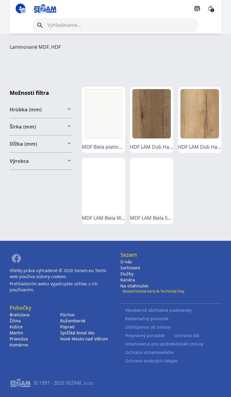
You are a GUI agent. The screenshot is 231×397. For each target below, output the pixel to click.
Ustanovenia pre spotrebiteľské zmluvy (164, 344)
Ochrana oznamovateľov (149, 352)
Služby (127, 274)
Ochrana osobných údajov (151, 361)
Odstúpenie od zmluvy (148, 327)
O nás (126, 262)
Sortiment (130, 268)
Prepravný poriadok (145, 335)
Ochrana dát (186, 335)
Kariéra (127, 280)
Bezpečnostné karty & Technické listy (153, 291)
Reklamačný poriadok (146, 318)
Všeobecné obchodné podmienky (158, 310)
